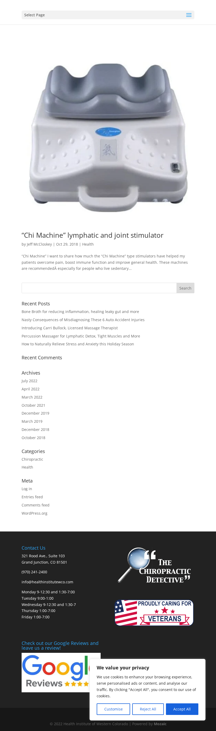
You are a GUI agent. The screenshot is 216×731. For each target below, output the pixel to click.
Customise (113, 709)
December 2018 (35, 429)
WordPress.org (34, 513)
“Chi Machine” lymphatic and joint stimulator (93, 235)
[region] (147, 689)
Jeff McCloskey (39, 244)
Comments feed (36, 505)
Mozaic (160, 723)
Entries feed (32, 496)
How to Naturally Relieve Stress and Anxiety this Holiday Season (78, 343)
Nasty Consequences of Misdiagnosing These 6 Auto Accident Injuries (83, 319)
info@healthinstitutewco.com (47, 581)
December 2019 (35, 413)
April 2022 (31, 388)
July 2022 (29, 380)
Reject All (148, 709)
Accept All (182, 709)
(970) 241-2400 (34, 571)
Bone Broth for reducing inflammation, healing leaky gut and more (80, 311)
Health (88, 244)
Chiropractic (32, 459)
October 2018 (33, 437)
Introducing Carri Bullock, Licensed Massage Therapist (70, 327)
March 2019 (32, 421)
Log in (27, 488)
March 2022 (32, 397)
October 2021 (33, 405)
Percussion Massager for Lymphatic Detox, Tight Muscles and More (81, 336)
